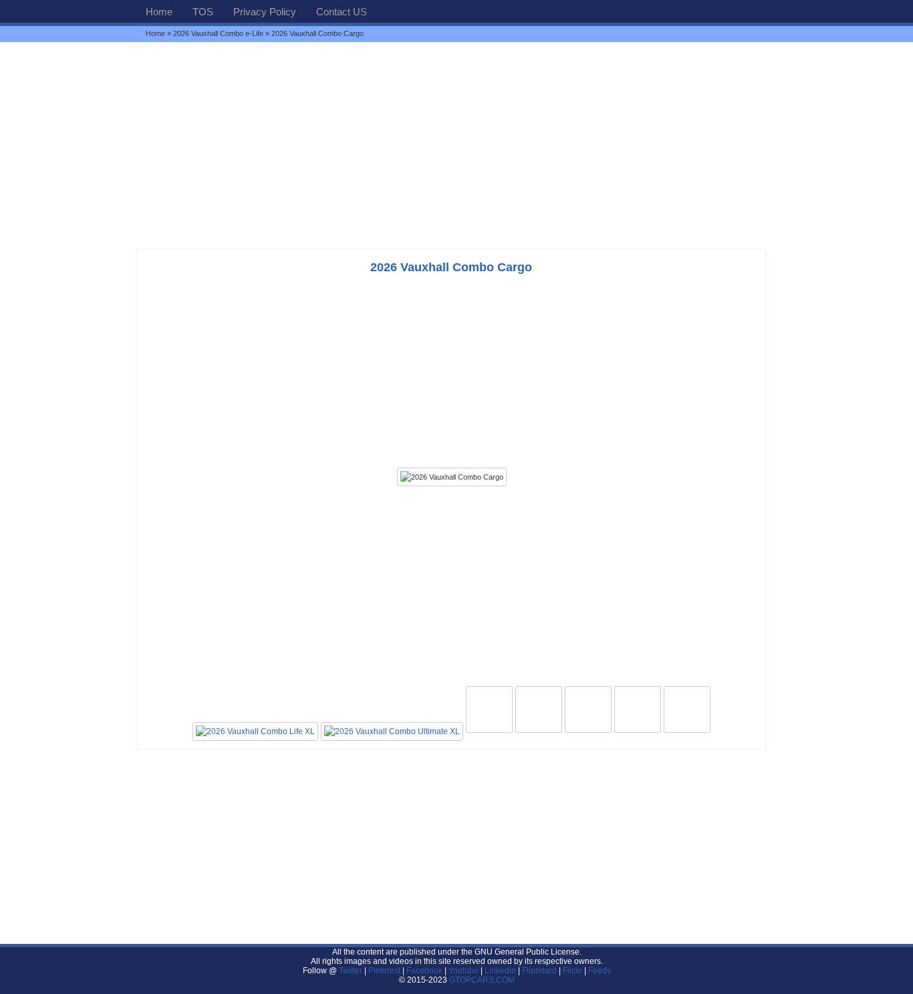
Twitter (351, 970)
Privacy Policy (264, 11)
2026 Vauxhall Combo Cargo (451, 267)
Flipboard (539, 970)
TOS (202, 11)
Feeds (599, 970)
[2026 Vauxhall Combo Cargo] (452, 477)
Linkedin (500, 970)
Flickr (572, 970)
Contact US (341, 11)
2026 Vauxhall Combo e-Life (218, 33)
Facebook (424, 970)
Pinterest (384, 970)
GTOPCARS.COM (482, 980)
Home (159, 11)
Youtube (463, 970)
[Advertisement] (456, 144)
